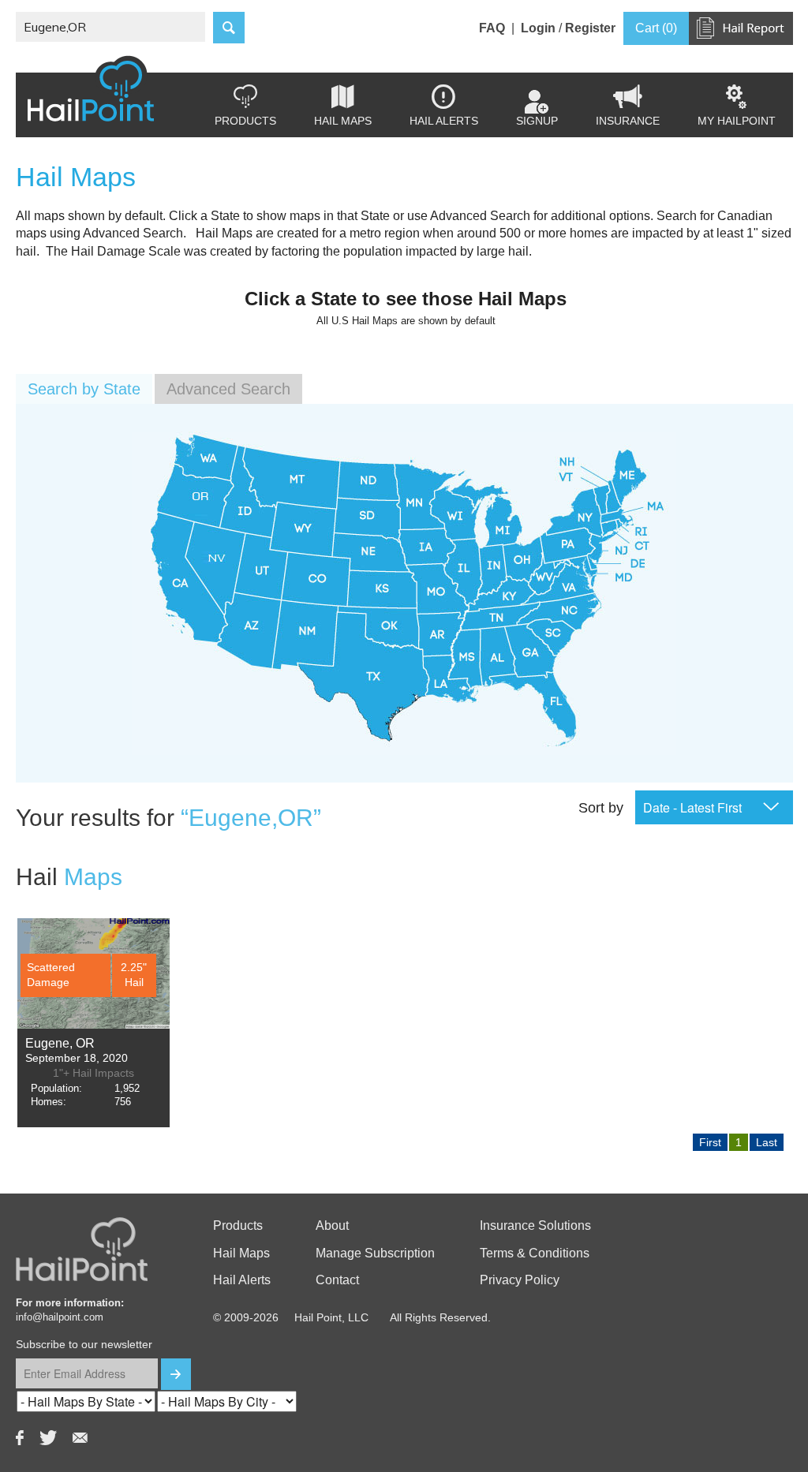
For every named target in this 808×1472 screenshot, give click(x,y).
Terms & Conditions (534, 1253)
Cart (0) (656, 28)
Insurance (628, 105)
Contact (337, 1280)
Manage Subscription (375, 1253)
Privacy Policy (519, 1280)
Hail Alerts (444, 105)
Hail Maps (343, 105)
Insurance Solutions (535, 1225)
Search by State (84, 389)
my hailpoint (737, 105)
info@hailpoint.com (59, 1317)
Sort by (600, 808)
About (332, 1225)
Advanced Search (228, 389)
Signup (537, 120)
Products (245, 105)
